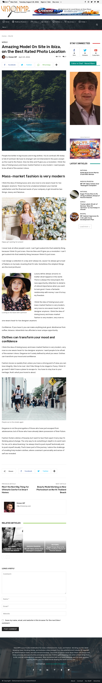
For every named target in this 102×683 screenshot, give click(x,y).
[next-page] (7, 557)
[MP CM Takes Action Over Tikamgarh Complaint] (33, 540)
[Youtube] (98, 2)
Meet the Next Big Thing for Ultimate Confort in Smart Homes (15, 490)
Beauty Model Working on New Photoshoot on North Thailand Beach (51, 490)
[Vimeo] (94, 2)
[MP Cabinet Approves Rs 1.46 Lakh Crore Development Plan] (74, 216)
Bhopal (83, 214)
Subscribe (96, 50)
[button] (97, 24)
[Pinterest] (54, 669)
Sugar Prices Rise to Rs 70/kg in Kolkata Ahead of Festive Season (55, 548)
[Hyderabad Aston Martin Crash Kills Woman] (12, 540)
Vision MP (12, 57)
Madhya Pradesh (34, 546)
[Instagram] (88, 2)
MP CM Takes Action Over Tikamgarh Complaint (33, 549)
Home (4, 36)
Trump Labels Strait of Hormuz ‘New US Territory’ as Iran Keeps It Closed (90, 206)
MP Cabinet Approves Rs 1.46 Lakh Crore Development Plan (89, 217)
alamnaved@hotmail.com (56, 664)
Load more (84, 226)
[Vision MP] (4, 57)
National (12, 546)
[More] (56, 64)
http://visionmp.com (24, 506)
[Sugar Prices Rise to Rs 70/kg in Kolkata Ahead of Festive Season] (55, 540)
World (10, 36)
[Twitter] (91, 2)
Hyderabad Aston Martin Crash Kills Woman (12, 549)
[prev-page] (3, 557)
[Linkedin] (47, 669)
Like (74, 50)
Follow (85, 50)
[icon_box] (57, 2)
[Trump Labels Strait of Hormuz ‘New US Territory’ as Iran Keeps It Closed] (74, 205)
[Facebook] (85, 2)
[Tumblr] (61, 669)
